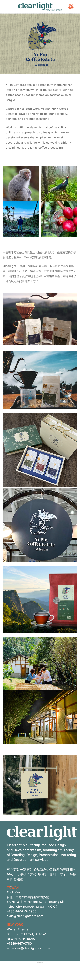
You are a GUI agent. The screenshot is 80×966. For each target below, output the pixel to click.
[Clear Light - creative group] (40, 6)
